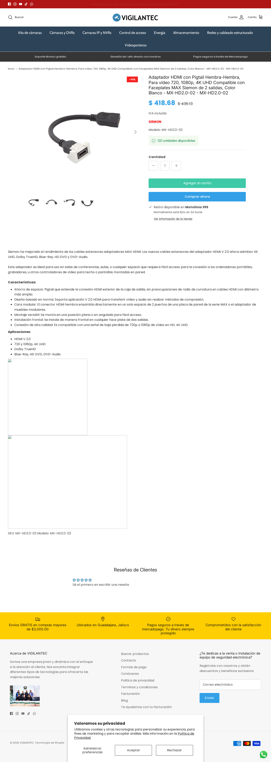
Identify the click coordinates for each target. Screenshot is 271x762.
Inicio (11, 69)
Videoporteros (135, 45)
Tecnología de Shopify (49, 743)
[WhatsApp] (31, 4)
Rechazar (174, 750)
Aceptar (133, 750)
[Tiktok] (26, 4)
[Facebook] (9, 4)
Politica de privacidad (137, 680)
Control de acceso (132, 33)
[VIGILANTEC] (135, 17)
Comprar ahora (197, 196)
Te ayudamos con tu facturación (146, 707)
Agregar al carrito (197, 183)
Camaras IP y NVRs (97, 33)
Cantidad (157, 157)
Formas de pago (134, 667)
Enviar (209, 698)
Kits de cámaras (30, 33)
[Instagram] (14, 4)
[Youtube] (20, 4)
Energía (159, 33)
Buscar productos (135, 654)
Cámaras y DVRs (62, 33)
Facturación (130, 693)
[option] (82, 132)
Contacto (128, 660)
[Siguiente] (135, 132)
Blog (124, 700)
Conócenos (130, 673)
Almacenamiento (186, 33)
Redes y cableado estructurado (230, 33)
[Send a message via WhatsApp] (263, 754)
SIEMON (155, 121)
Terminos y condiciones (139, 687)
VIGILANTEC (27, 743)
